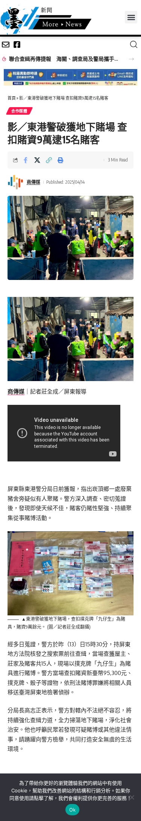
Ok (72, 810)
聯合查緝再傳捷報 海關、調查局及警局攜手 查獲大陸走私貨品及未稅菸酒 (64, 58)
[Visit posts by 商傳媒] (15, 182)
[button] (131, 17)
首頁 (12, 97)
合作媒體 (19, 111)
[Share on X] (37, 160)
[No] (131, 797)
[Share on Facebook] (25, 160)
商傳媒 (33, 182)
